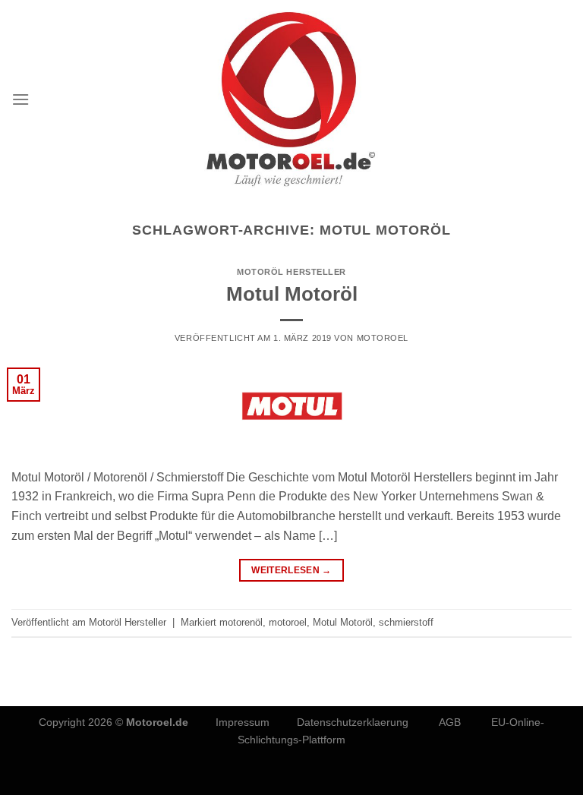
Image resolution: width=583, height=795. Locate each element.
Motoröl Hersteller (291, 271)
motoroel (288, 622)
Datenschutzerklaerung (354, 722)
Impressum (242, 722)
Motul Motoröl (292, 293)
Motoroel (382, 337)
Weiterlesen (291, 570)
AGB (450, 722)
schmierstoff (406, 622)
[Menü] (20, 99)
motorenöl (241, 622)
